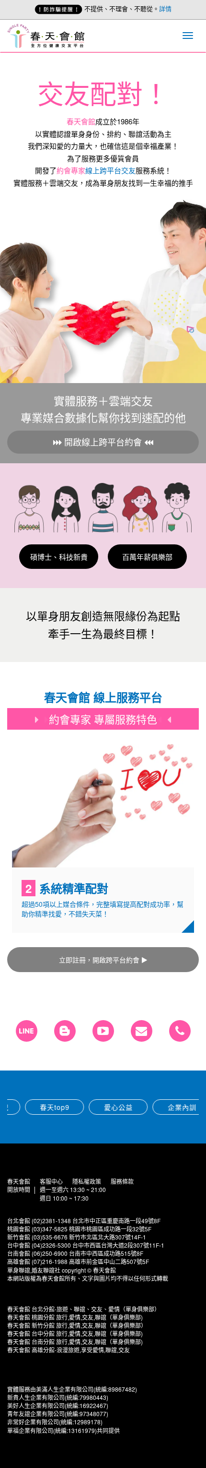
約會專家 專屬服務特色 (103, 718)
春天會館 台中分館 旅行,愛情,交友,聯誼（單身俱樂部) (75, 1333)
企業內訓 (166, 1107)
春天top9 (39, 1107)
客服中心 (51, 1181)
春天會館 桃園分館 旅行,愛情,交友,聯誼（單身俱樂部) (75, 1317)
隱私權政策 (86, 1181)
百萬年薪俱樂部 (147, 557)
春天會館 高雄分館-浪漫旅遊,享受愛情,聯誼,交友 (68, 1350)
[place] (180, 1031)
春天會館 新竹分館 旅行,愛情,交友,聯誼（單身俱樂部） (77, 1325)
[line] (26, 1031)
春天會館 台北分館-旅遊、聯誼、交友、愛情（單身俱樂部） (83, 1309)
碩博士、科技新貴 (59, 557)
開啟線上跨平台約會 (103, 441)
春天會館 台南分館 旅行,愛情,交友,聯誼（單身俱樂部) (75, 1341)
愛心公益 (103, 1107)
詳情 (165, 8)
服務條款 (122, 1181)
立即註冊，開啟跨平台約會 (99, 959)
